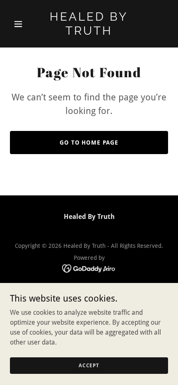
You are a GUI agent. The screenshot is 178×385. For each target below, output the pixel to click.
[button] (22, 24)
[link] (89, 32)
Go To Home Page (89, 142)
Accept (89, 365)
